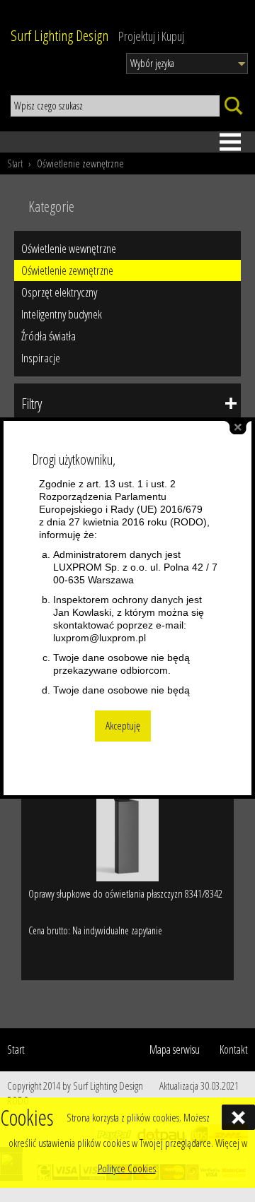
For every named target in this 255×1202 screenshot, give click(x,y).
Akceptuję (123, 725)
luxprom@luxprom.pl (99, 637)
